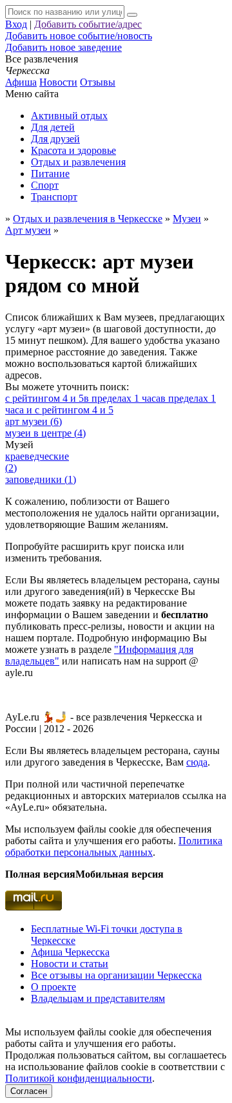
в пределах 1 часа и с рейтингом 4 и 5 (110, 404)
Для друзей (55, 138)
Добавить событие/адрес (88, 24)
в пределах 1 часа (122, 398)
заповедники (40, 479)
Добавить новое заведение (63, 47)
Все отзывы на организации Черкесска (116, 975)
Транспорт (54, 196)
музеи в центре (45, 433)
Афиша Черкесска (70, 952)
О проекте (53, 986)
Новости (58, 82)
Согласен (28, 1091)
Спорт (45, 185)
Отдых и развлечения (78, 161)
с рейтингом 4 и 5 (44, 398)
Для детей (53, 127)
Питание (50, 173)
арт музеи (33, 421)
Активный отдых (69, 115)
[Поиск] (132, 15)
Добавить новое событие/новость (78, 35)
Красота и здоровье (73, 150)
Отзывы (97, 82)
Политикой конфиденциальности (78, 1078)
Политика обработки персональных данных (113, 846)
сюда (197, 762)
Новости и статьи (69, 963)
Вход (16, 24)
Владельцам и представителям (98, 998)
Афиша (21, 82)
